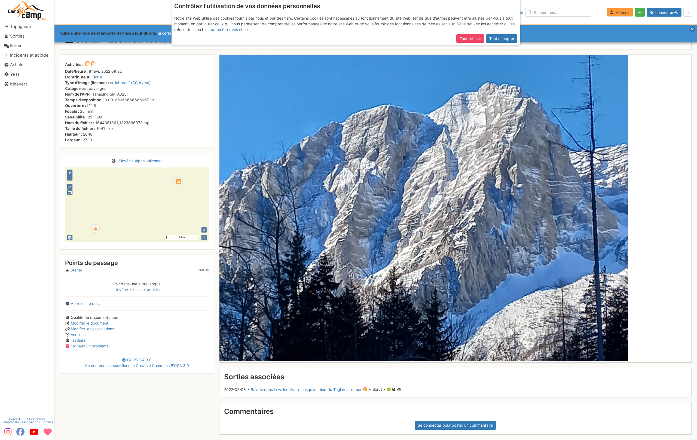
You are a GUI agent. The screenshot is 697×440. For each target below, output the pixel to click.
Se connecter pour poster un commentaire (455, 425)
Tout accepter (501, 38)
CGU (26, 419)
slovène (121, 289)
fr (687, 12)
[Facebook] (20, 434)
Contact (14, 419)
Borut (97, 77)
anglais (153, 289)
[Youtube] (34, 434)
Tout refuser (470, 38)
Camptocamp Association (19, 422)
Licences (39, 419)
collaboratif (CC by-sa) (130, 82)
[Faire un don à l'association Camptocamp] (48, 434)
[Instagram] (6, 434)
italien (137, 289)
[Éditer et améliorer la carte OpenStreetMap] (204, 230)
